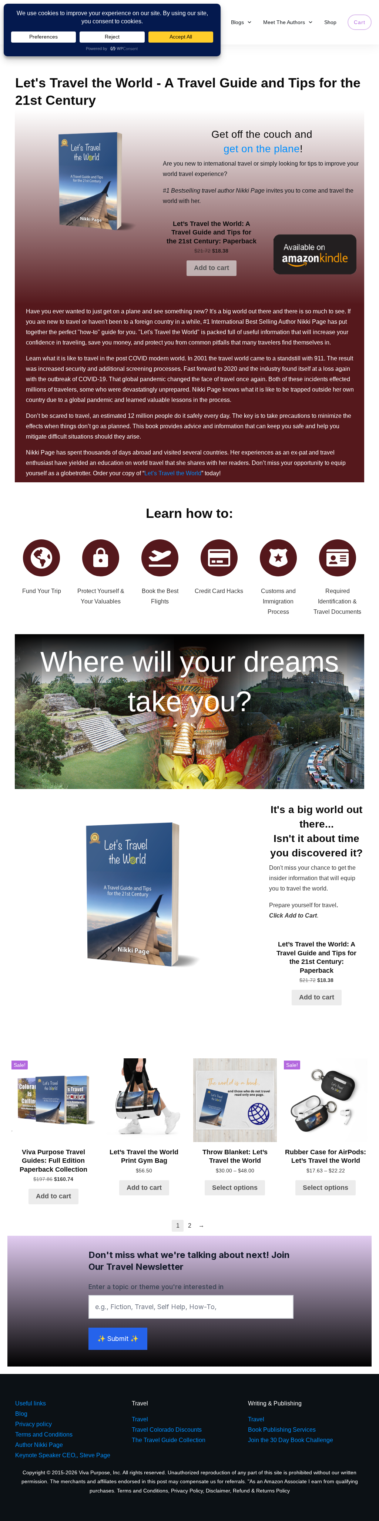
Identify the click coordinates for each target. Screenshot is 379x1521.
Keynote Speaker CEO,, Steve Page (62, 1455)
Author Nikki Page (39, 1445)
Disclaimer (218, 1491)
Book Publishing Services (282, 1430)
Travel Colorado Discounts (167, 1430)
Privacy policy (33, 1424)
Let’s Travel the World (172, 473)
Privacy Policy (187, 1491)
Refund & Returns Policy (261, 1491)
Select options (235, 1187)
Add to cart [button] (211, 268)
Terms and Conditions (142, 1491)
